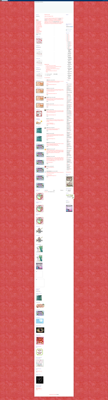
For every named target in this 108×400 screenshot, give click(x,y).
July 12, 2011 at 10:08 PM (54, 171)
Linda (47, 88)
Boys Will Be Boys (69, 90)
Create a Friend (69, 99)
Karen (38, 20)
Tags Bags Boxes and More (69, 161)
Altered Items (69, 86)
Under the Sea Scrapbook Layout (69, 76)
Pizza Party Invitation (69, 78)
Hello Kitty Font (69, 122)
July (68, 48)
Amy (47, 133)
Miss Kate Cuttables (68, 135)
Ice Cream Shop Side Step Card (70, 60)
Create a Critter (48, 75)
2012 (67, 39)
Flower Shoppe (69, 111)
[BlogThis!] (54, 74)
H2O (67, 121)
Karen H (48, 156)
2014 (67, 37)
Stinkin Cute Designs (68, 152)
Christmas (68, 94)
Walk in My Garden (68, 167)
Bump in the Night (69, 92)
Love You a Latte (69, 130)
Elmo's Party (68, 107)
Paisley (68, 139)
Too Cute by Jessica (68, 165)
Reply (47, 85)
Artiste (68, 87)
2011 (67, 40)
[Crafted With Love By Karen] (66, 30)
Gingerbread (68, 117)
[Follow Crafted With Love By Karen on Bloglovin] (69, 27)
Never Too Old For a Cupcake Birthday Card (70, 69)
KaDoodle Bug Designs (69, 128)
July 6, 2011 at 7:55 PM (52, 97)
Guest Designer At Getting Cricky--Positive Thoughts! (70, 50)
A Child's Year (69, 85)
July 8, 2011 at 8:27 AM (50, 118)
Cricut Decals (68, 100)
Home (54, 190)
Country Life (68, 95)
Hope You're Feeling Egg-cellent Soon (70, 57)
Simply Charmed (69, 148)
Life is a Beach (69, 129)
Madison (48, 142)
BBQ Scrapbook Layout (70, 65)
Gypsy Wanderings (68, 120)
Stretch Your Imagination (68, 154)
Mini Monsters (69, 134)
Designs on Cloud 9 (69, 103)
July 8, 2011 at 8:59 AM (51, 127)
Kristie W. (48, 97)
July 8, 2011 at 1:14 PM (52, 142)
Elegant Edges (69, 106)
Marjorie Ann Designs (68, 133)
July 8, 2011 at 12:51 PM (51, 133)
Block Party (68, 89)
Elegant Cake (68, 105)
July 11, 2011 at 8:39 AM (51, 166)
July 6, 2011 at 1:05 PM (51, 88)
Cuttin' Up (68, 101)
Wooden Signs (69, 168)
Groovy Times (69, 118)
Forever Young (69, 112)
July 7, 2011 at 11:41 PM (51, 109)
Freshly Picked (69, 113)
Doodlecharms (69, 104)
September (69, 45)
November (69, 43)
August (69, 46)
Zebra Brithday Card (70, 73)
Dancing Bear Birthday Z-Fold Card (69, 63)
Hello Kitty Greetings (68, 123)
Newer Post (46, 190)
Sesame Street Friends (69, 144)
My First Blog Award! (69, 66)
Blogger (58, 394)
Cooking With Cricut (56, 21)
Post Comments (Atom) (51, 191)
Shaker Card (68, 145)
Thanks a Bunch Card (70, 72)
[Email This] (53, 74)
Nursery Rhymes (69, 137)
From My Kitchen (69, 114)
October (69, 44)
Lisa (47, 109)
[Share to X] (55, 74)
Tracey (47, 127)
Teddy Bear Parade (69, 162)
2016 (67, 34)
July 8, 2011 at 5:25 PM (52, 156)
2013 (67, 38)
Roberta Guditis (49, 171)
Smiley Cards (68, 150)
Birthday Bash (69, 88)
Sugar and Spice (69, 155)
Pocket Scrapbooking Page (69, 141)
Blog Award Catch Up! (69, 55)
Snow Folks (68, 151)
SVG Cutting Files (69, 157)
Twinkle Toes (68, 166)
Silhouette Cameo (69, 146)
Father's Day (68, 110)
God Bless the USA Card (69, 53)
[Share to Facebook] (56, 74)
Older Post (61, 190)
